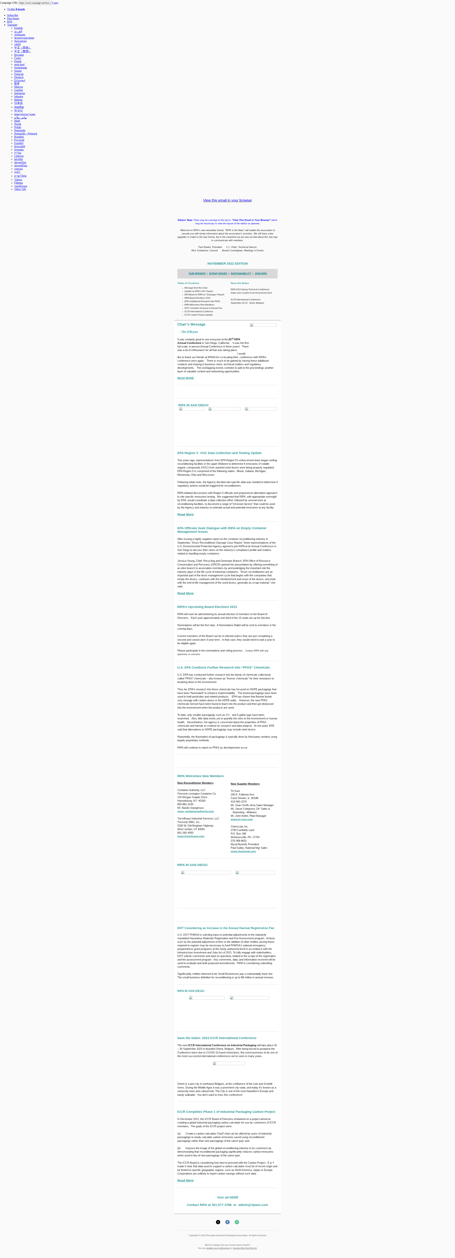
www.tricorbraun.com (190, 836)
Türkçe (18, 179)
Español (18, 143)
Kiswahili (19, 146)
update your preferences (218, 1248)
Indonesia (19, 93)
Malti (17, 120)
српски (18, 168)
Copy (55, 2)
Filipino (18, 182)
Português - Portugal (25, 133)
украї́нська (20, 185)
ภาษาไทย (20, 175)
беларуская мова (24, 37)
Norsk (17, 123)
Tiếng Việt (20, 189)
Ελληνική (19, 80)
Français (19, 74)
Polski (17, 127)
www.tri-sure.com (242, 819)
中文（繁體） (22, 51)
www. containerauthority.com (195, 811)
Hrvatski (19, 54)
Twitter (16, 9)
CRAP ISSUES (219, 273)
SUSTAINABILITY (241, 273)
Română (19, 136)
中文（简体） (22, 47)
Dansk (18, 61)
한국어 (18, 110)
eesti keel (19, 64)
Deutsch (18, 77)
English (18, 27)
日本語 (18, 102)
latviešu (18, 159)
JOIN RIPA (261, 273)
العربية (18, 31)
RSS (9, 21)
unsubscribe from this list (245, 1248)
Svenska (19, 149)
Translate (12, 24)
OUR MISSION (197, 273)
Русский (19, 139)
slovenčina (20, 162)
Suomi (18, 70)
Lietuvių (19, 155)
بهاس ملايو (20, 117)
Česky (17, 58)
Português (19, 130)
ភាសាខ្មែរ (19, 107)
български (20, 40)
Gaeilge (18, 90)
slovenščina (20, 165)
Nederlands (20, 67)
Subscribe (12, 15)
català (17, 44)
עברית (17, 152)
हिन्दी (16, 83)
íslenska (18, 96)
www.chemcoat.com (243, 851)
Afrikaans (19, 34)
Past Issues (13, 18)
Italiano (18, 99)
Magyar (18, 86)
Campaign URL (9, 2)
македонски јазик (24, 114)
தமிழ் (17, 171)
